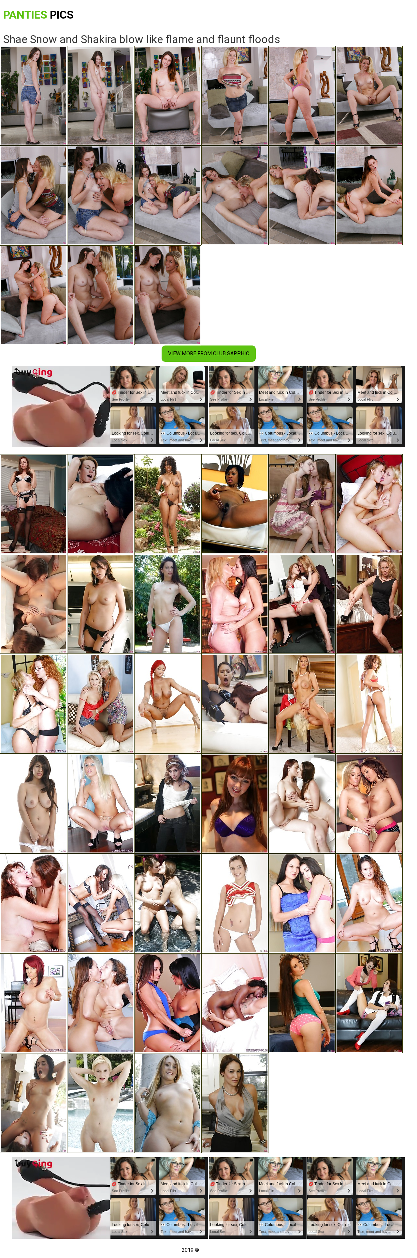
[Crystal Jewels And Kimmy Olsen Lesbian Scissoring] (100, 704)
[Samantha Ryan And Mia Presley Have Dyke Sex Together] (369, 504)
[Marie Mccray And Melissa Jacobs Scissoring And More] (234, 803)
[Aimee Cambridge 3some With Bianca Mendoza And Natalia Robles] (100, 604)
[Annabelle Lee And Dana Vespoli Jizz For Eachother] (234, 704)
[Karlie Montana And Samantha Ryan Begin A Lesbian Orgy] (302, 803)
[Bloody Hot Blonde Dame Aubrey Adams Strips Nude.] (100, 803)
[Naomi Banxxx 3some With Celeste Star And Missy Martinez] (167, 504)
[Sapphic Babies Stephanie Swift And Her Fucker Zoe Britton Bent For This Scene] (369, 803)
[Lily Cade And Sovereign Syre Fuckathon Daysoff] (33, 504)
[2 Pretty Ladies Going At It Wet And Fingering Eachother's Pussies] (33, 704)
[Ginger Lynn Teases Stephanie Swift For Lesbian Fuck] (234, 604)
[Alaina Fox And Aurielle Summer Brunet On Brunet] (302, 504)
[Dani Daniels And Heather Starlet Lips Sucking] (167, 903)
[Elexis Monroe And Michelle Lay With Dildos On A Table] (100, 1003)
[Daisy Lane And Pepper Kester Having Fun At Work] (302, 604)
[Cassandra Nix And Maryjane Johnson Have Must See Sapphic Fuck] (234, 903)
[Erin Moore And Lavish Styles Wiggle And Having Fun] (167, 704)
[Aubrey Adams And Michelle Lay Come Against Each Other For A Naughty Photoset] (100, 903)
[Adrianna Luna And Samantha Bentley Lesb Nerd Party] (302, 1003)
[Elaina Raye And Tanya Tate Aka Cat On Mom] (302, 704)
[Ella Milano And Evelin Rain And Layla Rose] (33, 803)
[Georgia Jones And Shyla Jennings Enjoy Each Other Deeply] (33, 604)
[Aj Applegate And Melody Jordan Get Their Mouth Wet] (167, 1103)
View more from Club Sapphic (208, 353)
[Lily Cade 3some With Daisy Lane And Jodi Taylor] (369, 604)
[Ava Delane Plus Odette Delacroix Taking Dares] (100, 1103)
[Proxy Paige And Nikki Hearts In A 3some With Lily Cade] (167, 803)
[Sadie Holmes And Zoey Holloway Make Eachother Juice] (369, 1003)
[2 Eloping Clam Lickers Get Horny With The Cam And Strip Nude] (369, 903)
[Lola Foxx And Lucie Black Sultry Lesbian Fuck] (33, 1103)
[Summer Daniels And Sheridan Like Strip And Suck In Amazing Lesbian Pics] (100, 504)
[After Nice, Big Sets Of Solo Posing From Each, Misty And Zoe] (369, 704)
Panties (38, 14)
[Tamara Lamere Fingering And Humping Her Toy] (234, 504)
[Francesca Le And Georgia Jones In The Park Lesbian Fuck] (167, 604)
